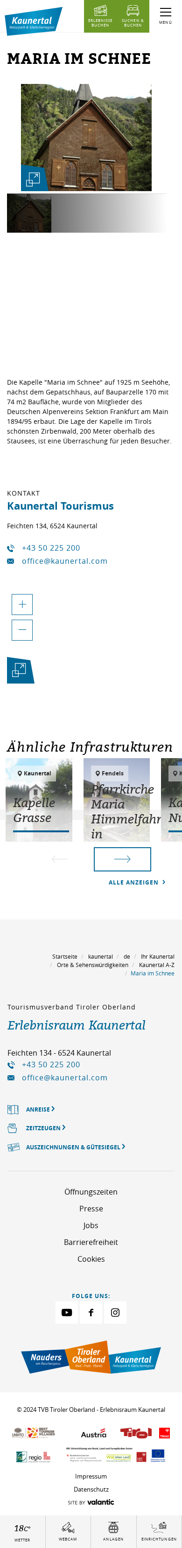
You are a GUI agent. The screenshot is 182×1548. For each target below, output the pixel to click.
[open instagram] (115, 1312)
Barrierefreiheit (91, 1242)
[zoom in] (22, 604)
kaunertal (100, 956)
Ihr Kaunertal (158, 956)
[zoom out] (22, 630)
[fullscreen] (32, 179)
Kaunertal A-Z (157, 964)
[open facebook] (91, 1312)
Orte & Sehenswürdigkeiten (92, 964)
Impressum (91, 1476)
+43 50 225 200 (51, 548)
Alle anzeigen (135, 882)
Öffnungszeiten (91, 1192)
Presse (91, 1208)
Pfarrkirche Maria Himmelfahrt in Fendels (128, 819)
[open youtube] (67, 1312)
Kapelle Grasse (34, 810)
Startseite (64, 956)
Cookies (91, 1259)
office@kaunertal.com (65, 561)
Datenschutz (91, 1489)
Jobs (91, 1225)
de (127, 956)
